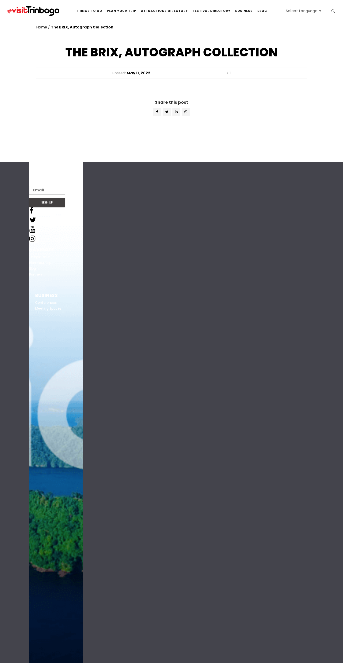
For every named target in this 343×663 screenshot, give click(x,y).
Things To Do (39, 257)
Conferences (46, 302)
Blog (32, 268)
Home (41, 27)
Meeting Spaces (48, 308)
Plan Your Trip (40, 262)
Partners (36, 274)
